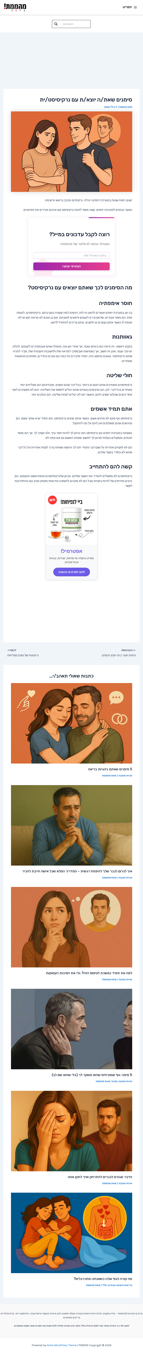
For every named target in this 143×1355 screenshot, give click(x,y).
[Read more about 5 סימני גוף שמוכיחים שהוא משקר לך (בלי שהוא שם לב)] (71, 1029)
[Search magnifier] (56, 24)
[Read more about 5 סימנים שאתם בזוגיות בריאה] (71, 723)
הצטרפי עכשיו (71, 266)
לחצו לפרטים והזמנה (71, 572)
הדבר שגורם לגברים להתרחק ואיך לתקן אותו (100, 1177)
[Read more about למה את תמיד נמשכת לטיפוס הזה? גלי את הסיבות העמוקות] (71, 927)
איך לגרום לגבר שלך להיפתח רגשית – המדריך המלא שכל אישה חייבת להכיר (77, 871)
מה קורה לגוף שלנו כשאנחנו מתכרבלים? (103, 1279)
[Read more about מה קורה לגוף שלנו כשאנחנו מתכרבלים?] (71, 1232)
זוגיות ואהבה (125, 775)
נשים (115, 1081)
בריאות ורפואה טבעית (120, 1285)
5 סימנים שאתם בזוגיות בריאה (110, 769)
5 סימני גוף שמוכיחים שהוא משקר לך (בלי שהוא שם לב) (92, 1075)
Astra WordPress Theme (62, 1345)
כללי (104, 1285)
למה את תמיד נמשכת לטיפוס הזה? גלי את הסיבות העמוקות (89, 973)
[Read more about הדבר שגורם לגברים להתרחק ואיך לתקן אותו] (71, 1130)
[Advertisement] (71, 58)
